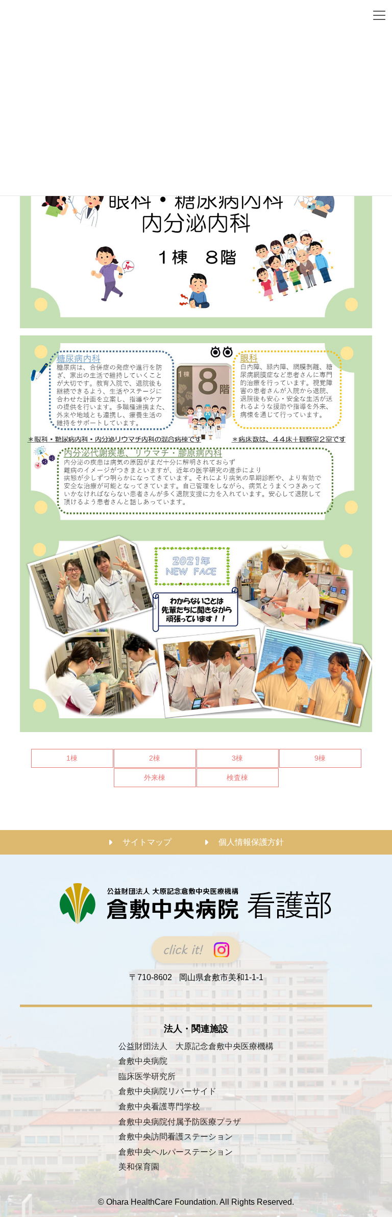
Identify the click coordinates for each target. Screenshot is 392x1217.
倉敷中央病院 (142, 1061)
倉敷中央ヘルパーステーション (175, 1152)
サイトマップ (147, 842)
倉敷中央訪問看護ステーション (175, 1136)
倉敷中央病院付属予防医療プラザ (179, 1121)
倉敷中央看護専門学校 (159, 1106)
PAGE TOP (373, 1171)
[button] (196, 949)
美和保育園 (138, 1167)
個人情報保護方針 (251, 842)
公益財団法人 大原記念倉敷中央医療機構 (196, 1046)
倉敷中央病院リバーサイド (167, 1091)
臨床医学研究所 (147, 1076)
